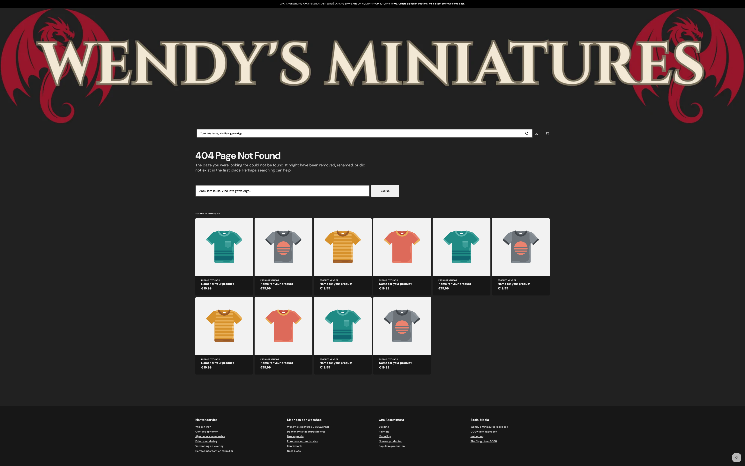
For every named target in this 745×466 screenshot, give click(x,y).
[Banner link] (372, 66)
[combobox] (365, 133)
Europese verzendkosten (302, 441)
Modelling (385, 436)
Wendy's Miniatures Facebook (489, 426)
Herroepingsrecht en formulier (214, 451)
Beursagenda (295, 436)
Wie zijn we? (203, 426)
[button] (547, 133)
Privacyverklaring (206, 441)
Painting (384, 431)
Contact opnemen (206, 431)
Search (385, 191)
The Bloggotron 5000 (484, 441)
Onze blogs (294, 451)
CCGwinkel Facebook (484, 431)
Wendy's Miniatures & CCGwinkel (308, 426)
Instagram (477, 436)
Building (384, 426)
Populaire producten (392, 446)
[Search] (528, 133)
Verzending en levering (209, 446)
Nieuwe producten (390, 441)
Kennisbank (294, 446)
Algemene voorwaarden (210, 436)
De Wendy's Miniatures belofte (306, 431)
